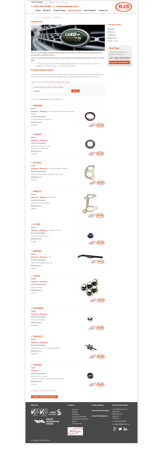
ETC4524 (37, 162)
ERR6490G (38, 105)
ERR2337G (38, 336)
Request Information (119, 62)
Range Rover (60, 82)
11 (51, 391)
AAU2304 (37, 364)
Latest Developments (100, 416)
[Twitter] (120, 428)
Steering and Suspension (80, 419)
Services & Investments (100, 410)
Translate (61, 2)
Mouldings (75, 414)
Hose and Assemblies (79, 417)
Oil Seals (75, 410)
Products (71, 405)
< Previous (34, 391)
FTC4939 (37, 134)
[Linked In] (125, 428)
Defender (68, 82)
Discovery (46, 82)
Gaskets (74, 412)
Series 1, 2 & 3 (113, 41)
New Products (90, 10)
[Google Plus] (115, 428)
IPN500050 (38, 308)
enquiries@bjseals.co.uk (67, 6)
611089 (36, 224)
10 (49, 391)
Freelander (52, 82)
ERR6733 (37, 191)
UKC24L (36, 275)
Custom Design (77, 424)
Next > (55, 391)
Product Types (59, 10)
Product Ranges (98, 405)
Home (38, 10)
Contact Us (103, 10)
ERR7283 (37, 251)
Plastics (74, 421)
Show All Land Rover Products (44, 397)
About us (47, 10)
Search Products (75, 10)
